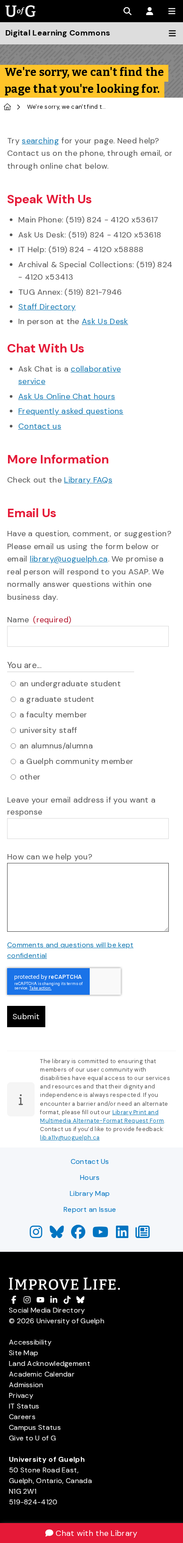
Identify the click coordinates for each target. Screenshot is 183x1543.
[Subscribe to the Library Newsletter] (142, 1234)
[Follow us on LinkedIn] (122, 1234)
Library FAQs (88, 480)
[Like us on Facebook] (78, 1234)
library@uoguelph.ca (69, 559)
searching (40, 140)
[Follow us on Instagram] (36, 1234)
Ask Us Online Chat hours (66, 396)
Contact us (39, 426)
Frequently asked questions (70, 411)
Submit (26, 1016)
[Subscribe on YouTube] (100, 1234)
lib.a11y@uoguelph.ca (69, 1137)
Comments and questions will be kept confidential (70, 950)
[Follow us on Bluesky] (57, 1234)
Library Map (90, 1193)
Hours (90, 1177)
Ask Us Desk (105, 321)
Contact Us (90, 1161)
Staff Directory (47, 306)
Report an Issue (90, 1209)
